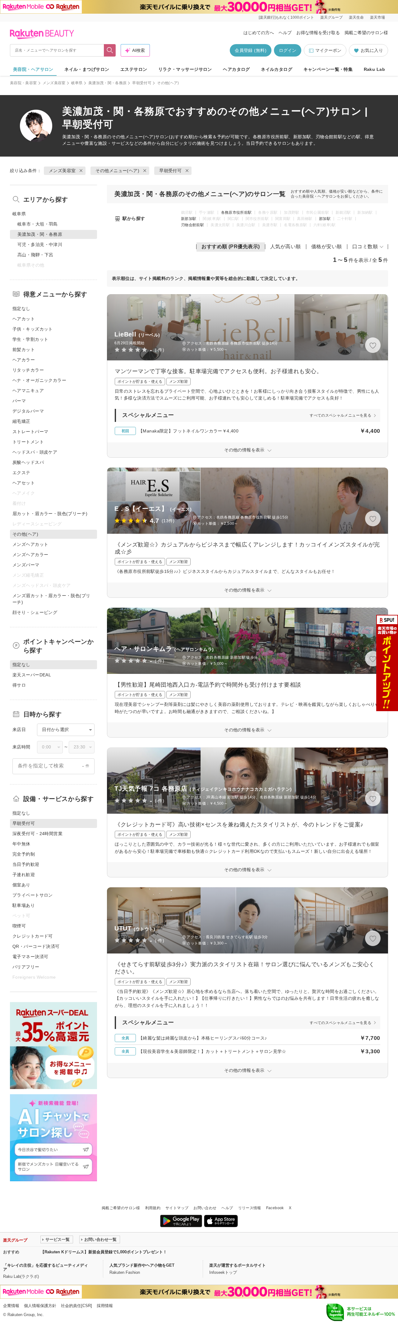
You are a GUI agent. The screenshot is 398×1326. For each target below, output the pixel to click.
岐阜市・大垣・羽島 (37, 224)
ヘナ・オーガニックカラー (39, 380)
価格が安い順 (326, 246)
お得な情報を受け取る (318, 32)
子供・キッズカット (32, 329)
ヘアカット (23, 318)
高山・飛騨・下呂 (35, 254)
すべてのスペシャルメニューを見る (340, 415)
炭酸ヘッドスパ (28, 462)
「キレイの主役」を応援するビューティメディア (45, 1267)
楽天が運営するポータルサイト (237, 1265)
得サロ (19, 685)
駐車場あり (23, 905)
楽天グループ (331, 17)
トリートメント (28, 441)
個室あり (21, 884)
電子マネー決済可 (30, 956)
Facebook (275, 1208)
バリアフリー (25, 966)
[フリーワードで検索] (110, 50)
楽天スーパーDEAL (31, 674)
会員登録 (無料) (250, 50)
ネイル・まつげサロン (86, 69)
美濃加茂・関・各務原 (107, 83)
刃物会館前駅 (192, 225)
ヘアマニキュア (28, 390)
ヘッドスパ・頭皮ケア (34, 452)
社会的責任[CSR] (76, 1305)
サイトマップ (176, 1208)
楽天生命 (356, 17)
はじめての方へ (258, 32)
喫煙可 (19, 925)
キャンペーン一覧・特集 (328, 69)
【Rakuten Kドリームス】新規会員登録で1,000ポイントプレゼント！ (103, 1252)
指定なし (21, 308)
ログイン (287, 50)
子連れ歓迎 (23, 874)
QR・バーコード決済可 (36, 946)
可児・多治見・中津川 (39, 244)
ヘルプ (285, 32)
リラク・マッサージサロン (185, 69)
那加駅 (325, 219)
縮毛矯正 (21, 421)
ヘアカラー (23, 359)
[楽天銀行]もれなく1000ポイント (286, 17)
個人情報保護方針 (40, 1305)
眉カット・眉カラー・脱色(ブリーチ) (50, 513)
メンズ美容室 (54, 83)
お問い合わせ (204, 1208)
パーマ (19, 400)
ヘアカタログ (236, 69)
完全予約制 (23, 854)
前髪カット (23, 349)
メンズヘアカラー (30, 554)
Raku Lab (374, 69)
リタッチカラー (28, 370)
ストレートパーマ (30, 431)
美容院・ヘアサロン (33, 69)
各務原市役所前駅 (236, 212)
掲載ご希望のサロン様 (366, 32)
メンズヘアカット (30, 544)
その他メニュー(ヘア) (133, 136)
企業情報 (11, 1305)
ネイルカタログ (276, 69)
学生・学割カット (30, 339)
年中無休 (21, 843)
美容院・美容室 (23, 83)
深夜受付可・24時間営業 (37, 833)
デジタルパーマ (28, 411)
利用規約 (152, 1208)
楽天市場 (377, 17)
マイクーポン (328, 50)
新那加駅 (188, 219)
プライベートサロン (32, 895)
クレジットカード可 (32, 936)
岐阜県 (77, 83)
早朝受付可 (141, 83)
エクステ (21, 472)
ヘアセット (23, 482)
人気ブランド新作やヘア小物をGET (141, 1265)
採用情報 (105, 1305)
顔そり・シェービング (34, 612)
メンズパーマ (25, 564)
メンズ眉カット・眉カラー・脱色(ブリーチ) (51, 599)
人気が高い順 (285, 246)
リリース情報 (249, 1208)
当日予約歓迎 (25, 864)
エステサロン (133, 69)
